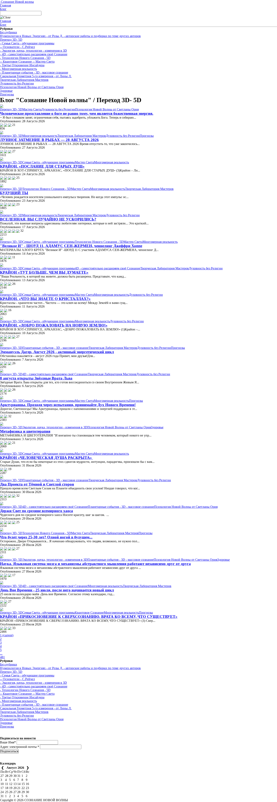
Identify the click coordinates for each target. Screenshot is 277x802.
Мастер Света (31, 109)
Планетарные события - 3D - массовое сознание (55, 348)
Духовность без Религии (17, 83)
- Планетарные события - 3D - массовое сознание (34, 72)
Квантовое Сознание (89, 612)
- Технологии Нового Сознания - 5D (25, 58)
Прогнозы (7, 94)
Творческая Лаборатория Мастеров (24, 79)
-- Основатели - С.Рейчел (17, 47)
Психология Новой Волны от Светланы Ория (31, 87)
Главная (5, 5)
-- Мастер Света (43, 61)
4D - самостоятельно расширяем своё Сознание (107, 268)
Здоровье (6, 90)
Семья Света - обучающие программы (48, 162)
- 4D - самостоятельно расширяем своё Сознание (33, 54)
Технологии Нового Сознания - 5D (46, 189)
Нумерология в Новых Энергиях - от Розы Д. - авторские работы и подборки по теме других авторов (70, 36)
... (1, 653)
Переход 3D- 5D (11, 39)
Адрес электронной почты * (19, 746)
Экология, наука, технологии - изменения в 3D (54, 427)
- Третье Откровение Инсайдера (22, 65)
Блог (3, 9)
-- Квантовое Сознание (16, 61)
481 (2, 657)
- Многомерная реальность (18, 69)
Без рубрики (8, 32)
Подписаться (9, 751)
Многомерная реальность (39, 135)
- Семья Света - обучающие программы (27, 43)
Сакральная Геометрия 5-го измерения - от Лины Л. (36, 76)
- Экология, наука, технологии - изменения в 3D (33, 50)
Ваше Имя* (8, 742)
